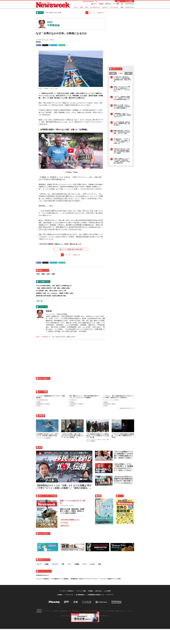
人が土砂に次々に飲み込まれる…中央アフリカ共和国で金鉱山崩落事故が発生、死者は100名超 (122, 79)
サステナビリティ (130, 7)
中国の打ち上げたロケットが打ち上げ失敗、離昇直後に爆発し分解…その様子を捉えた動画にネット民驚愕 (122, 151)
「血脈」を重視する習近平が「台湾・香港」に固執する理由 (53, 288)
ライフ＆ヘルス (114, 7)
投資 (99, 564)
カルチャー (105, 7)
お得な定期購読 (128, 1)
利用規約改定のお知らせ (42, 575)
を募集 (119, 578)
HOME (37, 336)
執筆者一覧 (108, 3)
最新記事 (101, 3)
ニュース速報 (116, 3)
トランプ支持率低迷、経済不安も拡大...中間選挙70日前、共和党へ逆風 (122, 123)
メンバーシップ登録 (81, 590)
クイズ (84, 564)
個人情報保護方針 (80, 594)
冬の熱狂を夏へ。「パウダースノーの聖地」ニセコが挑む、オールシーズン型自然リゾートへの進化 (122, 141)
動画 (122, 3)
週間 (128, 73)
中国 (63, 564)
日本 (86, 7)
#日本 (47, 12)
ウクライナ (55, 564)
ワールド (76, 7)
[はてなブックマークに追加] (53, 45)
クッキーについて (69, 594)
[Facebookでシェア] (38, 45)
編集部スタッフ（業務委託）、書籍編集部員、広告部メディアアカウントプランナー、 (77, 578)
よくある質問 (107, 590)
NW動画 (77, 564)
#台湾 (55, 12)
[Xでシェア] (45, 45)
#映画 (51, 12)
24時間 (120, 73)
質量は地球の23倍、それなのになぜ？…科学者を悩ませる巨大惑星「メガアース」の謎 (122, 132)
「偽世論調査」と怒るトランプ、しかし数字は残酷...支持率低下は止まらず (122, 115)
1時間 (113, 73)
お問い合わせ (98, 590)
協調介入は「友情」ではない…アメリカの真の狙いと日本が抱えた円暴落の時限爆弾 (122, 106)
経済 (82, 7)
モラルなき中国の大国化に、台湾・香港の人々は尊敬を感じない (54, 285)
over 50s (92, 564)
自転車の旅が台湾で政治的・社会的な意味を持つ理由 (51, 295)
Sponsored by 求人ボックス (127, 408)
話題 (122, 7)
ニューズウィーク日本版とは (66, 590)
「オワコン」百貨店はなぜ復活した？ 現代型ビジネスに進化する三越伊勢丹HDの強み (122, 98)
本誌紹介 (119, 1)
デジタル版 (64, 522)
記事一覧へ (40, 301)
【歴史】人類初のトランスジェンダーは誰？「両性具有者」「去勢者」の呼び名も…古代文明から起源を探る (122, 161)
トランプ (38, 564)
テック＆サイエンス (95, 7)
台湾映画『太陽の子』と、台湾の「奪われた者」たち (64, 244)
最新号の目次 (65, 525)
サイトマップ (110, 594)
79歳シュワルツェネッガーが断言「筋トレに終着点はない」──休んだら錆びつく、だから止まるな (122, 89)
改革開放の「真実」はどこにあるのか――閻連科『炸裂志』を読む (54, 293)
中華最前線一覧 (46, 336)
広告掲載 (90, 590)
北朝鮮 (47, 564)
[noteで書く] (61, 45)
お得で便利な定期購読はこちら (70, 519)
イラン (69, 564)
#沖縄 (59, 12)
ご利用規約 (59, 594)
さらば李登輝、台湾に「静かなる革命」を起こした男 (51, 290)
